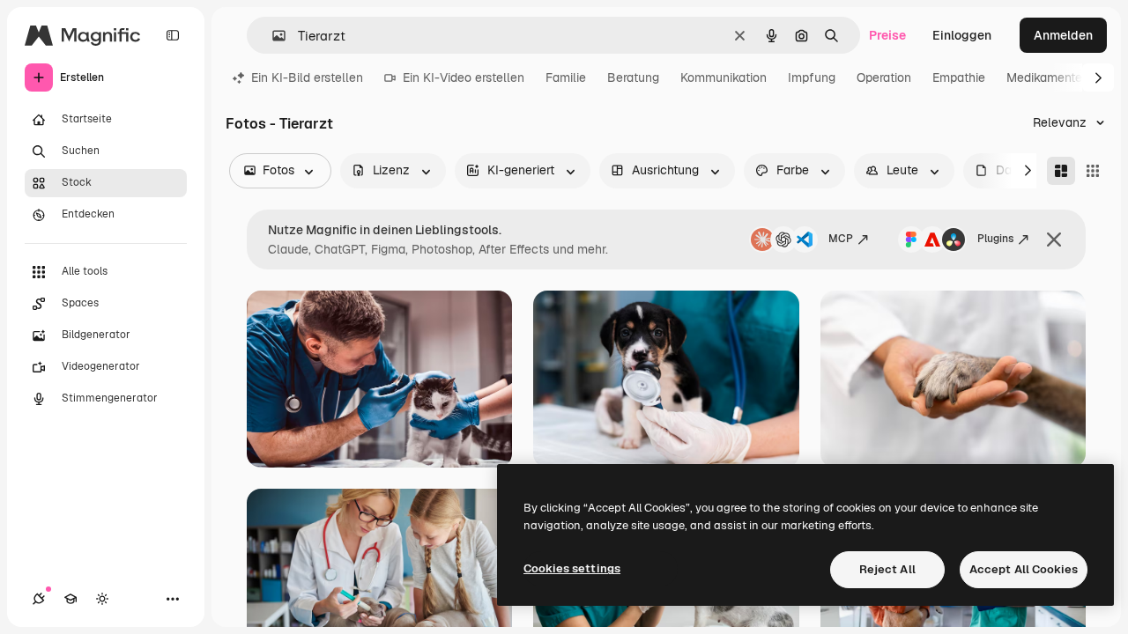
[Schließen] (1054, 239)
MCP (840, 239)
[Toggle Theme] (102, 599)
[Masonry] (1061, 171)
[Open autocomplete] (272, 35)
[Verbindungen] (39, 599)
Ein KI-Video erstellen (463, 77)
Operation (884, 77)
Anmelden (1063, 35)
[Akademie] (70, 599)
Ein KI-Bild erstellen (307, 77)
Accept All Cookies (1023, 569)
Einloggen (961, 35)
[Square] (1093, 171)
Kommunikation (723, 77)
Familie (565, 77)
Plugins (995, 239)
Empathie (958, 77)
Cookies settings (571, 568)
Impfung (811, 77)
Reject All (887, 569)
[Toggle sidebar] (173, 35)
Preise (887, 35)
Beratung (633, 77)
